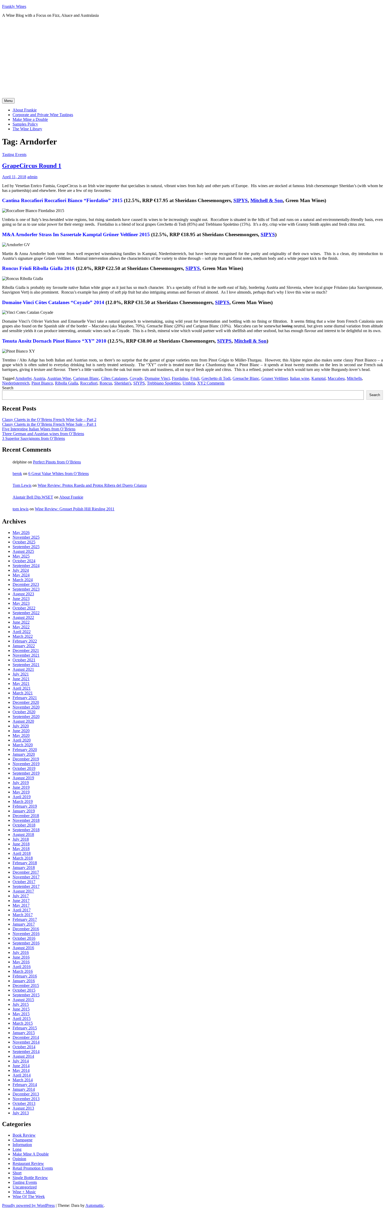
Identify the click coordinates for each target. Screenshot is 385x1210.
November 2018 (26, 820)
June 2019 (21, 787)
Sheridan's (122, 383)
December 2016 (26, 929)
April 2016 (22, 966)
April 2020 (22, 740)
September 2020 (26, 716)
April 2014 (22, 1075)
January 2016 (24, 981)
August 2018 (23, 834)
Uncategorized (25, 1187)
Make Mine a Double (30, 119)
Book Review (24, 1135)
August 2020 (23, 721)
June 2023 (21, 598)
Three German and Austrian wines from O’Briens (43, 433)
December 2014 (26, 1037)
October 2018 (24, 825)
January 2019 (24, 811)
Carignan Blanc (86, 378)
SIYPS (224, 341)
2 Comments (214, 383)
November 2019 (26, 763)
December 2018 (26, 815)
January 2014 (24, 1089)
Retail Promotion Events (33, 1168)
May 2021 (21, 683)
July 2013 (21, 1113)
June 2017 (21, 900)
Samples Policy (25, 124)
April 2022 (22, 631)
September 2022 (26, 613)
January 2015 (24, 1032)
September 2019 (26, 773)
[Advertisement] (192, 58)
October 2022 (24, 608)
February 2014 (25, 1084)
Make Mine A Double (31, 1154)
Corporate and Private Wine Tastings (43, 114)
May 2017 (21, 905)
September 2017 (26, 886)
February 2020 (25, 749)
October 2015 (24, 990)
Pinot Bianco (42, 383)
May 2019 (21, 792)
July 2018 (21, 839)
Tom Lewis (22, 485)
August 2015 (23, 999)
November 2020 (26, 707)
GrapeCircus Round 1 (31, 165)
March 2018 (23, 858)
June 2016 (21, 957)
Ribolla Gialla (66, 383)
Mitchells (354, 378)
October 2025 (24, 542)
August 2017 (23, 891)
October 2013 (24, 1103)
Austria (39, 378)
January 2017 (24, 924)
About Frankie (25, 110)
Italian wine (299, 378)
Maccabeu (336, 378)
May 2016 (21, 962)
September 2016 (26, 943)
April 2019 (22, 797)
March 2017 (23, 914)
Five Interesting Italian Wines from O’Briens (38, 429)
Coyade (136, 378)
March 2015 (23, 1023)
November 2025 (26, 537)
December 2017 (26, 872)
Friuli (194, 378)
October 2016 (24, 938)
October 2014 (24, 1047)
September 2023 (26, 589)
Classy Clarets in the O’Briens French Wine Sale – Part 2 (49, 419)
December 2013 (26, 1094)
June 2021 (21, 679)
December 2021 (26, 650)
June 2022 (21, 622)
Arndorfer (23, 378)
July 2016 (21, 952)
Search (7, 388)
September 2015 (26, 995)
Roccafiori (88, 383)
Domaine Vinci (157, 378)
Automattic (94, 1205)
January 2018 (24, 867)
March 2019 (23, 801)
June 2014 (21, 1065)
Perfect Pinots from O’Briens (57, 462)
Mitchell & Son (266, 200)
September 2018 (26, 830)
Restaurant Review (28, 1163)
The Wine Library (27, 129)
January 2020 (24, 754)
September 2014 (26, 1051)
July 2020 (21, 726)
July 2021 (21, 674)
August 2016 (23, 948)
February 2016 (25, 976)
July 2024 (21, 570)
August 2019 (23, 778)
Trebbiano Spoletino (163, 383)
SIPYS (240, 200)
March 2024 (23, 579)
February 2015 (25, 1028)
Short (17, 1173)
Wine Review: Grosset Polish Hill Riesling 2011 (74, 509)
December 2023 (26, 584)
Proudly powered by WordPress (28, 1205)
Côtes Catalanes (114, 378)
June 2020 (21, 730)
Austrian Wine (59, 378)
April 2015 (22, 1018)
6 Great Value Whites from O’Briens (58, 473)
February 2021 (25, 697)
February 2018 (25, 863)
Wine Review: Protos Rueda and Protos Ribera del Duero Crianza (92, 485)
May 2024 (21, 575)
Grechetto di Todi (215, 378)
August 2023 (23, 594)
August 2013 (23, 1108)
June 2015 (21, 1009)
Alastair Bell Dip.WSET (33, 497)
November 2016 (26, 933)
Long (17, 1149)
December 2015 (26, 985)
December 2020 (26, 702)
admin (32, 177)
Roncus (106, 383)
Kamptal (318, 378)
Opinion (19, 1159)
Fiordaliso (180, 378)
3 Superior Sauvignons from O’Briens (33, 438)
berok (17, 473)
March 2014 (23, 1080)
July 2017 (21, 896)
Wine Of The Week (29, 1196)
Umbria (189, 383)
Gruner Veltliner (274, 378)
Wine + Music (24, 1192)
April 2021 (22, 688)
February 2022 (25, 641)
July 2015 (21, 1004)
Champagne (22, 1140)
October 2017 (24, 881)
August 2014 (23, 1056)
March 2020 (23, 745)
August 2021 (23, 669)
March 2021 (23, 693)
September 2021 (26, 664)
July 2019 (21, 782)
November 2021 (26, 655)
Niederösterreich (15, 383)
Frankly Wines (14, 6)
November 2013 (26, 1098)
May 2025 (21, 556)
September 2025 (26, 546)
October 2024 (24, 561)
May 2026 (21, 532)
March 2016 (23, 971)
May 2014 (21, 1070)
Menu (8, 101)
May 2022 (21, 627)
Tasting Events (14, 154)
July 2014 (21, 1061)
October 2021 (24, 660)
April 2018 (22, 853)
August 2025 (23, 551)
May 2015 (21, 1014)
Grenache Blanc (246, 378)
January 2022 (24, 646)
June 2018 (21, 844)
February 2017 (25, 919)
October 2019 (24, 768)
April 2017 (22, 910)
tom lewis (21, 509)
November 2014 (26, 1042)
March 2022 (23, 636)
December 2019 (26, 759)
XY (200, 383)
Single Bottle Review (30, 1177)
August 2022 (23, 617)
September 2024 (26, 565)
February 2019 (25, 806)
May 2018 (21, 848)
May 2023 (21, 603)
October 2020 (24, 712)
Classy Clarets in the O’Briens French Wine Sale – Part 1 (49, 424)
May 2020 (21, 735)
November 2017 (26, 877)
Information (22, 1144)
